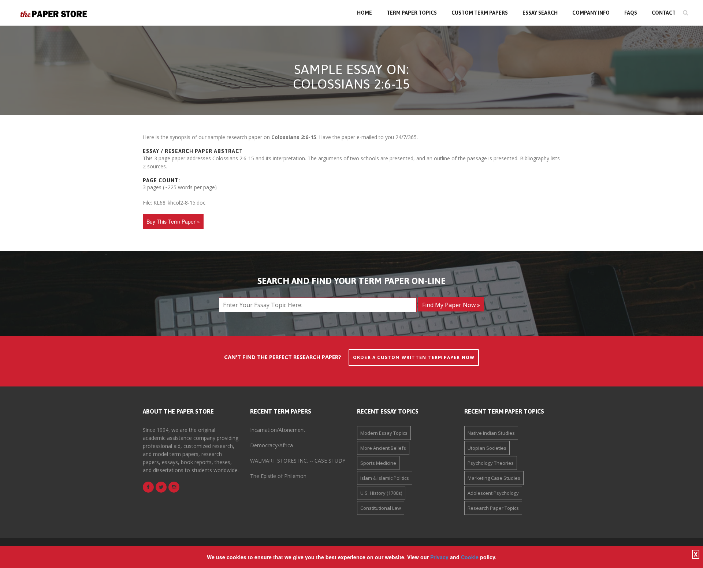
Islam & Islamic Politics (384, 478)
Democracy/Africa (271, 445)
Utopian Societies (487, 448)
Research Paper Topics (493, 508)
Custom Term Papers (479, 13)
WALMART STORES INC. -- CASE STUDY (297, 460)
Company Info (591, 13)
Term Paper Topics (412, 13)
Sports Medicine (378, 463)
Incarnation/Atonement (277, 429)
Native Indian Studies (491, 433)
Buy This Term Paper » (173, 221)
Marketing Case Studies (494, 478)
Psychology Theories (491, 463)
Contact (664, 13)
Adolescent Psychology (493, 493)
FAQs (630, 13)
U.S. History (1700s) (381, 493)
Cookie (470, 557)
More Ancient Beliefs (383, 448)
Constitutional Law (380, 508)
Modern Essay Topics (384, 433)
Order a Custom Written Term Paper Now (414, 357)
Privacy (439, 557)
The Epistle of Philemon (278, 475)
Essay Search (540, 13)
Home (364, 13)
